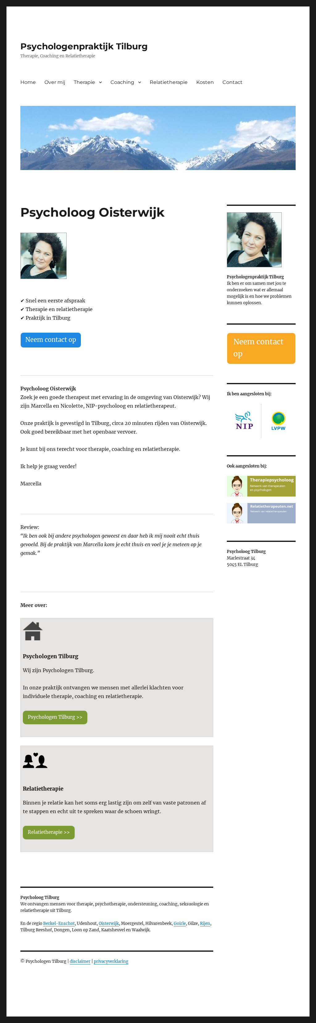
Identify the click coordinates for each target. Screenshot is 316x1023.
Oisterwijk (109, 923)
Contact (232, 82)
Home (28, 82)
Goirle (180, 923)
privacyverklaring (111, 961)
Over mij (54, 82)
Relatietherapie (169, 82)
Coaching (122, 82)
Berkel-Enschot (59, 923)
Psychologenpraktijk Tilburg (84, 46)
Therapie (84, 82)
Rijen (205, 923)
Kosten (205, 82)
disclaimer (80, 961)
